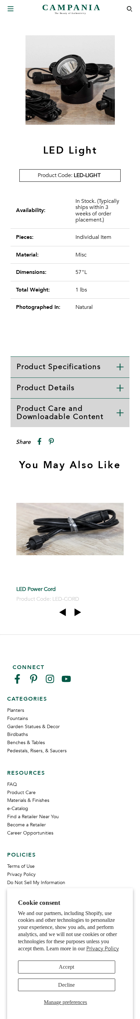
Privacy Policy (102, 948)
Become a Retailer (26, 825)
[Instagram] (50, 682)
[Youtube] (66, 682)
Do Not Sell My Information (36, 882)
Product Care (21, 792)
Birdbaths (17, 734)
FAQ (12, 784)
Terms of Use (21, 866)
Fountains (17, 718)
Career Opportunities (30, 833)
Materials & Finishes (28, 800)
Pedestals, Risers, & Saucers (37, 751)
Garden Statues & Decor (33, 726)
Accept (66, 967)
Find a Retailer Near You (33, 816)
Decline (66, 985)
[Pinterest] (33, 682)
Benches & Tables (26, 742)
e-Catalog (17, 808)
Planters (15, 710)
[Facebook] (17, 682)
